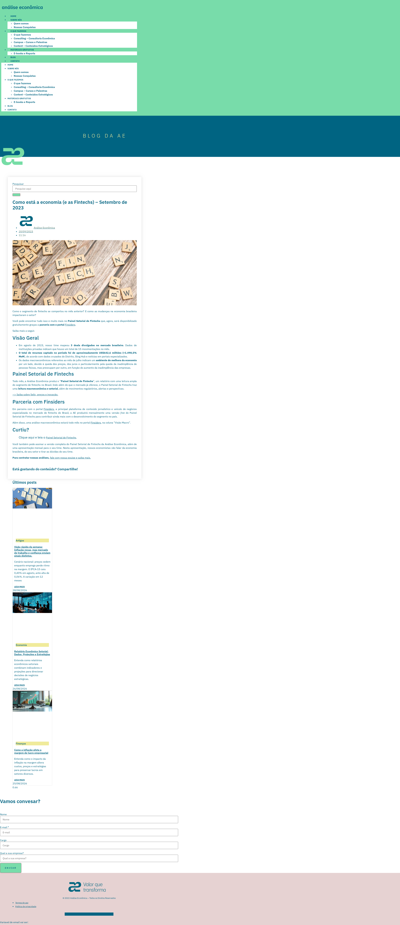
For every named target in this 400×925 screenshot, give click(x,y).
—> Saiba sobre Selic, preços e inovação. (35, 394)
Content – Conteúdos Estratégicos (33, 45)
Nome (3, 814)
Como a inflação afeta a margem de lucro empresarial (31, 751)
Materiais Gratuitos (22, 49)
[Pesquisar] (16, 194)
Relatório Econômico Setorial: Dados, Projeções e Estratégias (32, 653)
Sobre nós (16, 20)
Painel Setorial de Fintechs (61, 437)
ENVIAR (11, 867)
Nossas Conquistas (25, 27)
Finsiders (70, 324)
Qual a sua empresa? (12, 853)
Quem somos (21, 23)
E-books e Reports (24, 53)
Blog (13, 57)
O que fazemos (18, 31)
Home (13, 16)
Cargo (3, 840)
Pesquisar (18, 184)
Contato (15, 61)
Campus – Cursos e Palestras (30, 42)
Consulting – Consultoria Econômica (34, 38)
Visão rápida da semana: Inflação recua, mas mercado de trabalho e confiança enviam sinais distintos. (32, 551)
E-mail (4, 827)
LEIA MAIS (19, 586)
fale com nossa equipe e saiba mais (70, 457)
